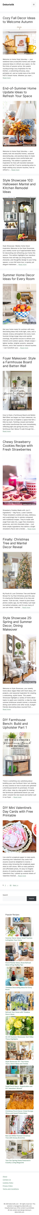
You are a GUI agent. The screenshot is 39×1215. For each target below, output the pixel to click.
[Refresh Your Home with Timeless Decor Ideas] (19, 1000)
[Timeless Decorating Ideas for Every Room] (19, 976)
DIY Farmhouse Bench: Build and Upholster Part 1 (15, 723)
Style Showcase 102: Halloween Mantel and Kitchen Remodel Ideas (19, 186)
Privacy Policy (8, 1186)
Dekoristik (8, 4)
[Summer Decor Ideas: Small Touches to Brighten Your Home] (19, 926)
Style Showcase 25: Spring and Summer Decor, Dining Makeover (17, 623)
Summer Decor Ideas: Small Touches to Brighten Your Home (18, 939)
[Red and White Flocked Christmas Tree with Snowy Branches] (19, 1124)
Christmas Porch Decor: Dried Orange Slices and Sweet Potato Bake (19, 1112)
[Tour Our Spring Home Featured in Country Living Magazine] (19, 1149)
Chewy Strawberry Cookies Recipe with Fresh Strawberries (18, 445)
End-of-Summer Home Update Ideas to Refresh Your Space (19, 92)
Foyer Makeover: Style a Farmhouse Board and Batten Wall (19, 362)
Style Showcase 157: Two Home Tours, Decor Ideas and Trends (17, 1063)
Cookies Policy (8, 1183)
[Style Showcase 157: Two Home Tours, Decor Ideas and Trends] (19, 1050)
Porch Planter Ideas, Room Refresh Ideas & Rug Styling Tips (18, 964)
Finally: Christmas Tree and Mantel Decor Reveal (16, 543)
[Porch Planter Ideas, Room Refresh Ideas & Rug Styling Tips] (19, 951)
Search (5, 895)
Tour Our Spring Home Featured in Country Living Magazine (17, 1161)
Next (15, 885)
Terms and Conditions (11, 1189)
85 (11, 885)
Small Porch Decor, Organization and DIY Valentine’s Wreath (18, 1087)
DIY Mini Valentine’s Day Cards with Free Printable (18, 811)
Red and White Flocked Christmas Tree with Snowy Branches (17, 1137)
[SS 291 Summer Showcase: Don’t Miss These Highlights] (19, 1025)
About (5, 1177)
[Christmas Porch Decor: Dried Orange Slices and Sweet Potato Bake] (19, 1099)
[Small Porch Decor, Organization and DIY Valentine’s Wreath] (19, 1075)
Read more (7, 78)
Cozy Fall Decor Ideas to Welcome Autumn (19, 20)
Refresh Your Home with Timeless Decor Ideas (17, 1013)
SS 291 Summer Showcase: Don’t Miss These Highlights (19, 1038)
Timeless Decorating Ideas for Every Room (18, 989)
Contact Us (7, 1180)
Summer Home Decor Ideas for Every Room (19, 277)
